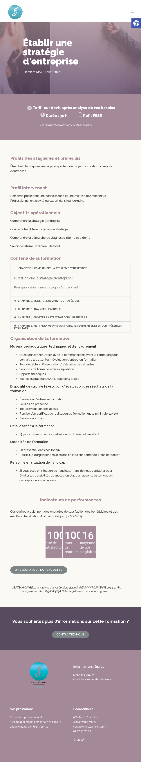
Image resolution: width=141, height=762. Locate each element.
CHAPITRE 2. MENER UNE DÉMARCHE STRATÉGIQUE (48, 300)
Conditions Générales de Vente (92, 679)
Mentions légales (83, 675)
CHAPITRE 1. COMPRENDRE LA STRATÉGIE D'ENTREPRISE (52, 268)
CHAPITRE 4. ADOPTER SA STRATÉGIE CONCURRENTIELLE (52, 317)
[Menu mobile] (132, 12)
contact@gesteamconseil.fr (89, 726)
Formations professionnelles (27, 717)
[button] (136, 23)
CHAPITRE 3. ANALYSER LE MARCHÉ (39, 309)
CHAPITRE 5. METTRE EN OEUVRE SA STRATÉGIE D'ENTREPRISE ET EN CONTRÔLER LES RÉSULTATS (68, 327)
